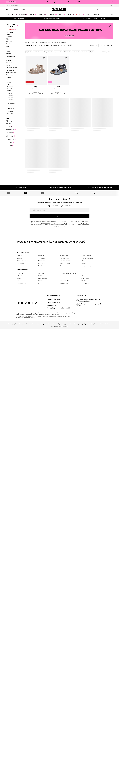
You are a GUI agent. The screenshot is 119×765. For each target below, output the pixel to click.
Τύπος (21, 678)
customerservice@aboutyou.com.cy (55, 578)
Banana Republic (42, 632)
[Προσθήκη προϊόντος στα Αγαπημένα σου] (44, 58)
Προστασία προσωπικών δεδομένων (46, 678)
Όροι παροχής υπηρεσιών (65, 678)
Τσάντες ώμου (20, 617)
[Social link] (19, 657)
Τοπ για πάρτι (41, 612)
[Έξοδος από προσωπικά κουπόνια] (93, 9)
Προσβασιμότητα (93, 678)
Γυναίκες (8, 9)
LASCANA (19, 629)
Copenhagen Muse (65, 634)
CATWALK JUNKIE (64, 637)
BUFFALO (83, 634)
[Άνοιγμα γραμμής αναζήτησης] (111, 14)
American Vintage (85, 637)
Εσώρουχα (19, 609)
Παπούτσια (43, 42)
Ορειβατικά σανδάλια (60, 42)
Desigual (40, 634)
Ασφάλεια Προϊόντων (105, 678)
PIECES (40, 629)
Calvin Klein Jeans (85, 632)
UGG (18, 634)
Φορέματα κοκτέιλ (64, 612)
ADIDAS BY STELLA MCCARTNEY (68, 627)
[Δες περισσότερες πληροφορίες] (36, 95)
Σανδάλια (50, 42)
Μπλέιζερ (19, 612)
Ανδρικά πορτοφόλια (65, 617)
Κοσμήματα (41, 609)
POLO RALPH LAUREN (22, 637)
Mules (18, 619)
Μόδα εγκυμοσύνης (65, 609)
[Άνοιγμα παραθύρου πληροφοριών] (112, 2)
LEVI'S (82, 629)
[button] (93, 45)
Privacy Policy (46, 577)
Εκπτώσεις (35, 42)
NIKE (82, 627)
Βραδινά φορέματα (86, 609)
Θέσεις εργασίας (29, 678)
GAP (39, 637)
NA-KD (61, 629)
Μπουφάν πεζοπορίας (87, 619)
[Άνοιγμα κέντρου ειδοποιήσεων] (103, 9)
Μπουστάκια (41, 614)
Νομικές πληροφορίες (80, 678)
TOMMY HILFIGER (21, 627)
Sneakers (83, 617)
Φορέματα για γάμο (65, 614)
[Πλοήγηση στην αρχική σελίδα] (26, 650)
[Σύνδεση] (98, 9)
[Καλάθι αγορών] (112, 9)
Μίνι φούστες (41, 617)
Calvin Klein (41, 627)
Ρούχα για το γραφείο (22, 614)
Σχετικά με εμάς (12, 678)
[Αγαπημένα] (107, 9)
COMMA (19, 632)
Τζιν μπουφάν (63, 619)
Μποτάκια (40, 619)
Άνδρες (16, 9)
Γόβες (82, 614)
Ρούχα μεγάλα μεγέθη (87, 612)
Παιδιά (23, 9)
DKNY (61, 632)
